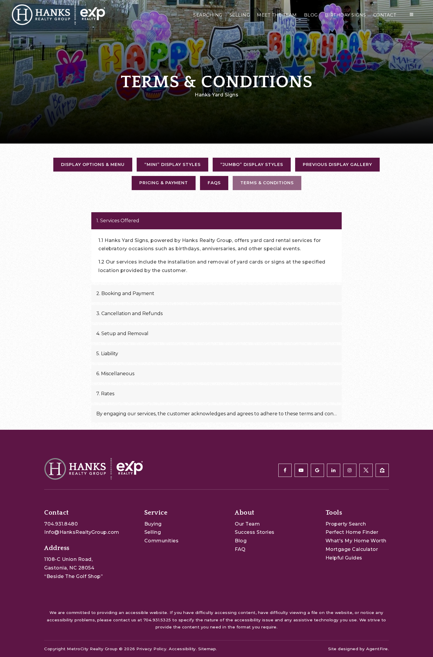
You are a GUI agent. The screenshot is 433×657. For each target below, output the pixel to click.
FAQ (240, 549)
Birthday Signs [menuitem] (345, 15)
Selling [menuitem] (239, 15)
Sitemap (207, 648)
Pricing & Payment (163, 182)
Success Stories (255, 532)
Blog (241, 541)
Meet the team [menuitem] (277, 15)
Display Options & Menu (93, 164)
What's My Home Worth (355, 541)
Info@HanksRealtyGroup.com (81, 532)
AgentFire (377, 648)
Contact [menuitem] (384, 15)
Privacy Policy (151, 648)
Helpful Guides (343, 558)
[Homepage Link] (58, 14)
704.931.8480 (61, 524)
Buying (153, 524)
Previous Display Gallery (337, 164)
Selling (152, 532)
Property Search (345, 524)
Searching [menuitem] (207, 15)
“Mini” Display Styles (172, 164)
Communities (161, 541)
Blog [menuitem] (311, 15)
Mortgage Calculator (351, 549)
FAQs (214, 182)
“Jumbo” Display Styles (251, 164)
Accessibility (182, 648)
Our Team (247, 524)
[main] (216, 215)
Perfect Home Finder (352, 532)
